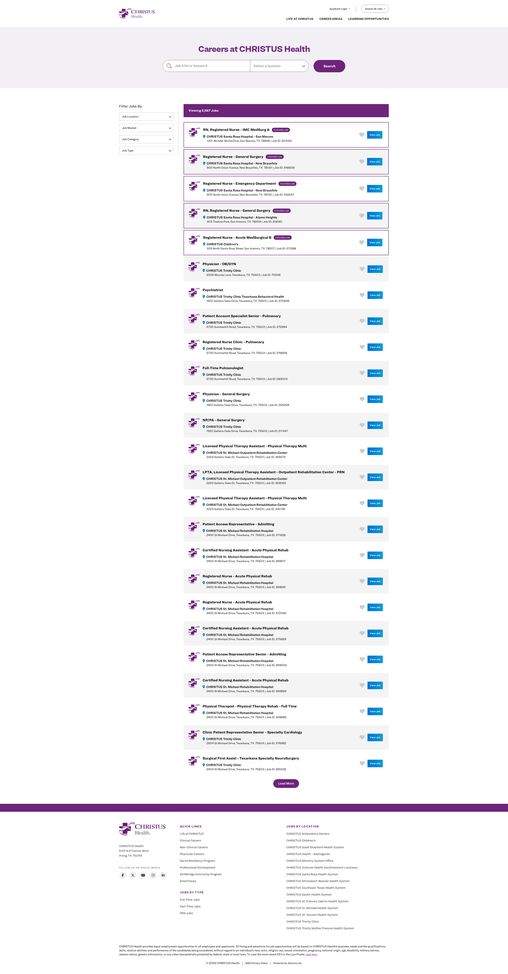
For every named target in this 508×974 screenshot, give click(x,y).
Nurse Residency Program (197, 861)
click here (311, 954)
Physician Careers (192, 854)
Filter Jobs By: (130, 106)
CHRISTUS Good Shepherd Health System (315, 847)
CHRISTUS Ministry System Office (309, 861)
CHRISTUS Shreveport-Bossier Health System (318, 881)
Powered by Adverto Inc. (287, 963)
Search (329, 66)
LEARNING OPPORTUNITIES (368, 19)
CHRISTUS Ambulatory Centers (308, 834)
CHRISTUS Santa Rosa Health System (312, 874)
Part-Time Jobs (190, 906)
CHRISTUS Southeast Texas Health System (315, 888)
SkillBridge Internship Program (201, 874)
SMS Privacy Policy (256, 963)
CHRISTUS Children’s (301, 840)
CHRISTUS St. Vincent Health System (312, 915)
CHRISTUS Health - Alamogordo (308, 854)
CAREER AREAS (330, 19)
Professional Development (198, 867)
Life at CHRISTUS (192, 834)
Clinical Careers (190, 840)
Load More (286, 783)
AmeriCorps (188, 881)
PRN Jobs (186, 913)
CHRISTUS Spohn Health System (309, 894)
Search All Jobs (374, 8)
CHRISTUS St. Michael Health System (312, 908)
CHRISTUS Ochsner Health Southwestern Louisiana (321, 867)
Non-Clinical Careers (194, 847)
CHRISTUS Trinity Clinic (302, 921)
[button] (279, 66)
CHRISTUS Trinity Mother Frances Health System (320, 928)
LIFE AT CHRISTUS (299, 19)
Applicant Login (338, 8)
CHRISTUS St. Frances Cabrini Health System (317, 901)
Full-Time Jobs (190, 900)
